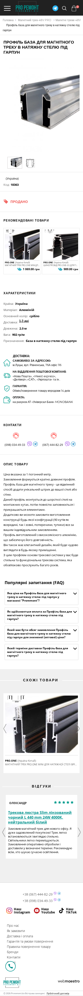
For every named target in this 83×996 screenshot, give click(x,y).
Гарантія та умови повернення (30, 941)
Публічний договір (58, 993)
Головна (8, 20)
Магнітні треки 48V (68, 20)
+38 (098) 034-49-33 (38, 901)
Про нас (13, 925)
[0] (74, 8)
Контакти (13, 957)
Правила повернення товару (28, 946)
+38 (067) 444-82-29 (38, 894)
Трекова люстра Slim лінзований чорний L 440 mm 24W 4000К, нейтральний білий (40, 817)
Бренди (12, 952)
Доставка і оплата (20, 936)
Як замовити (16, 931)
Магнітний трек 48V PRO (34, 20)
